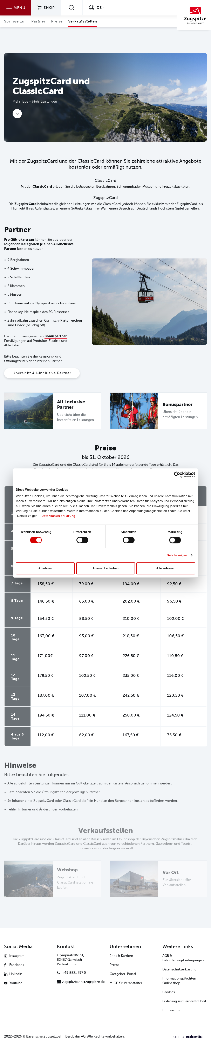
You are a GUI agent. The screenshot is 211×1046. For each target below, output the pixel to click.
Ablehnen (45, 568)
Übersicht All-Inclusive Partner (42, 373)
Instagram (17, 956)
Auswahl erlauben (105, 568)
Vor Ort (171, 872)
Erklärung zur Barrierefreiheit (184, 1001)
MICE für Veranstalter (126, 983)
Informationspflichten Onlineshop (179, 981)
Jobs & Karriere (121, 956)
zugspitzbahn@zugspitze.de (83, 982)
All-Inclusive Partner (71, 404)
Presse (115, 965)
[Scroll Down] (17, 113)
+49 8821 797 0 (74, 973)
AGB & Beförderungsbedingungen (183, 958)
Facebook (16, 965)
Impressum (171, 1010)
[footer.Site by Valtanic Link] (188, 1036)
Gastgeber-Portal (123, 974)
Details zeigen (177, 555)
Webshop (67, 869)
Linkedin (15, 974)
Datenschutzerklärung (58, 516)
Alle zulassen (165, 568)
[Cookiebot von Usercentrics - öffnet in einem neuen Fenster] (177, 474)
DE (99, 8)
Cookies (168, 992)
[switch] (82, 540)
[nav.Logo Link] (194, 15)
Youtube (15, 983)
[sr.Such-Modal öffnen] (72, 7)
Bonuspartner (56, 336)
